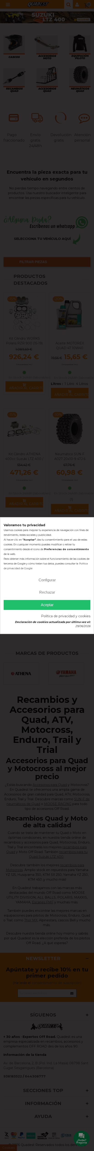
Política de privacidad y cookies (65, 616)
